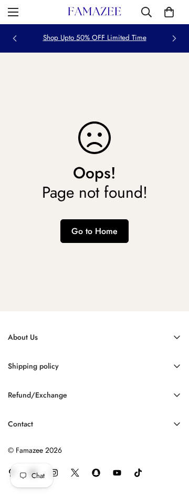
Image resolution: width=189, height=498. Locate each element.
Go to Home (94, 231)
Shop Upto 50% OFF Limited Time (94, 38)
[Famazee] (94, 12)
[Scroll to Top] (170, 442)
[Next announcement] (174, 38)
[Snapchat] (96, 473)
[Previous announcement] (14, 38)
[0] (169, 12)
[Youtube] (117, 473)
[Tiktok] (138, 473)
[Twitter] (75, 473)
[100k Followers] (54, 473)
